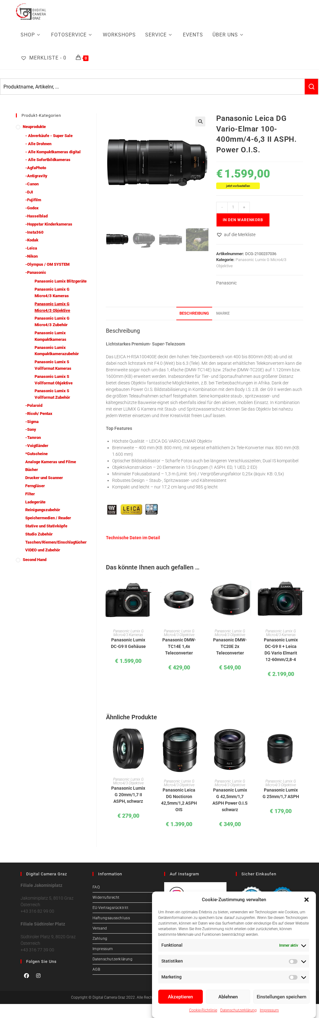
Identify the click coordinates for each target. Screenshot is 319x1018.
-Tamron (33, 437)
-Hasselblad (36, 216)
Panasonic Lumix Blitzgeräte (61, 281)
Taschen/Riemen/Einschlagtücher (56, 542)
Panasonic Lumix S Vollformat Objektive (54, 379)
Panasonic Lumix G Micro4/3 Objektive (179, 633)
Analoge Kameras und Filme (50, 461)
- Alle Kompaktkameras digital (53, 152)
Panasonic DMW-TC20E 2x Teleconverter (230, 646)
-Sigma (32, 421)
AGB (96, 969)
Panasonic (226, 282)
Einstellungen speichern (281, 997)
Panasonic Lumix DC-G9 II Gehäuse (128, 643)
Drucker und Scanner (44, 477)
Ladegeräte (35, 502)
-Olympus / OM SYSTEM (47, 264)
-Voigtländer (36, 445)
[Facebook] (26, 976)
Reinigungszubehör (42, 509)
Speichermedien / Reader (48, 518)
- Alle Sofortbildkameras (47, 159)
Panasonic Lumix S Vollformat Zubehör (52, 394)
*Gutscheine (36, 453)
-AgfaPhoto (35, 167)
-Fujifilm (33, 199)
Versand (100, 928)
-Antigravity (36, 176)
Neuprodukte (34, 126)
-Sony (30, 429)
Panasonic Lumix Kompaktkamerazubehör (57, 350)
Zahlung (100, 938)
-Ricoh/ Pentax (38, 413)
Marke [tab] (223, 313)
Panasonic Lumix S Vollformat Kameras (53, 365)
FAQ (96, 887)
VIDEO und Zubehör (42, 550)
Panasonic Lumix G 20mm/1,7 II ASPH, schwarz (128, 795)
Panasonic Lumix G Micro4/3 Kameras (128, 633)
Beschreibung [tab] (194, 313)
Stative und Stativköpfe (46, 526)
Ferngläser (35, 485)
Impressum (269, 1010)
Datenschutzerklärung (238, 1010)
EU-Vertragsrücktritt (111, 908)
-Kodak (31, 240)
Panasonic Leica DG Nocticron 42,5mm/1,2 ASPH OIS (179, 799)
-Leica (31, 248)
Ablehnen (228, 997)
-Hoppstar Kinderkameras (48, 224)
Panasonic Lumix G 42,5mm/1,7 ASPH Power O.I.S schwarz (230, 799)
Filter (30, 494)
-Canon (32, 184)
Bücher (31, 469)
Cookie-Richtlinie (203, 1010)
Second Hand (34, 559)
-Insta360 (34, 232)
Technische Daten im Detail (133, 537)
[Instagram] (38, 976)
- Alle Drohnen (38, 143)
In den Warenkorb (243, 220)
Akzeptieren (180, 997)
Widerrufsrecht (106, 897)
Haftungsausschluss (111, 918)
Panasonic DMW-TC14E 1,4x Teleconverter (179, 646)
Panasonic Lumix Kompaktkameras (50, 336)
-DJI (29, 192)
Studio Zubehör (39, 534)
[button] (306, 900)
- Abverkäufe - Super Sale (49, 135)
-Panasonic (35, 272)
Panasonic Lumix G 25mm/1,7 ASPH (281, 793)
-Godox (32, 208)
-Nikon (31, 256)
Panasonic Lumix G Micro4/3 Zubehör (52, 321)
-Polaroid (33, 405)
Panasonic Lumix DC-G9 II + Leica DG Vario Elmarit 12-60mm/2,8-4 (281, 649)
